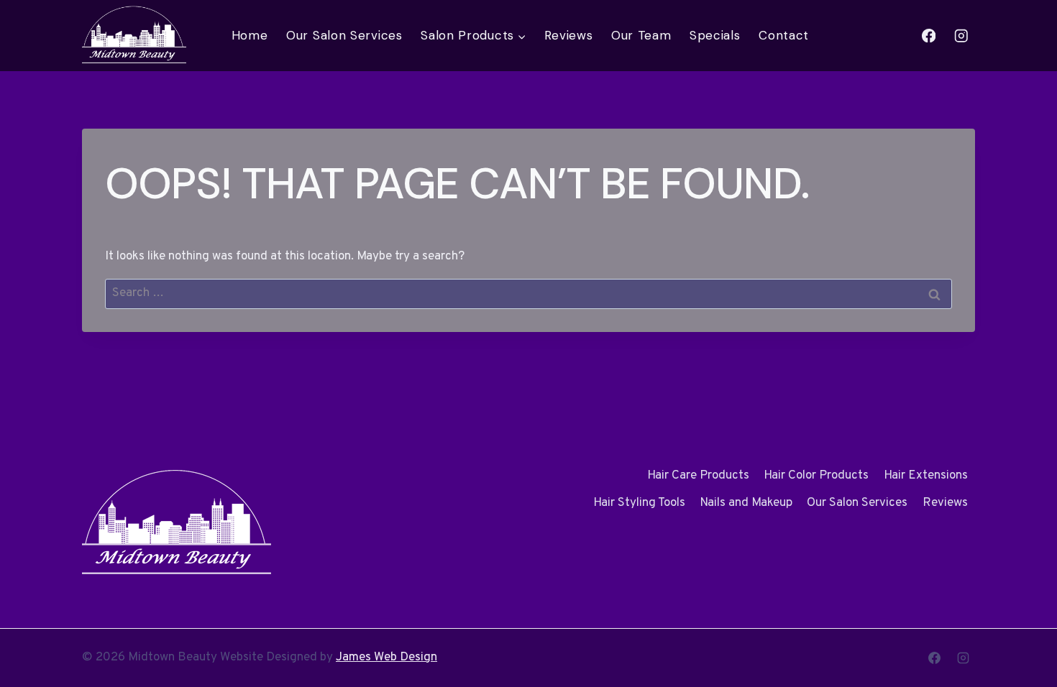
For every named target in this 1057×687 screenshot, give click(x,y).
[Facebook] (929, 36)
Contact (784, 35)
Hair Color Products (816, 476)
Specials (715, 35)
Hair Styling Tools (639, 503)
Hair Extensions (926, 476)
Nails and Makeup (746, 503)
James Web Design (386, 657)
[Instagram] (961, 36)
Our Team (641, 35)
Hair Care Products (698, 476)
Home (250, 35)
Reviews (568, 35)
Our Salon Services (344, 35)
